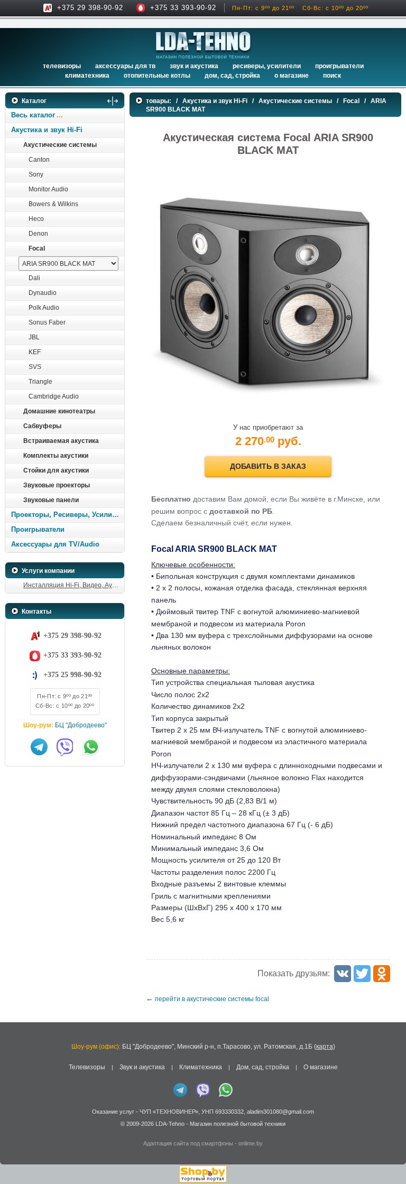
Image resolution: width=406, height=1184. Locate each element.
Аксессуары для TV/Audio (55, 544)
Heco (36, 219)
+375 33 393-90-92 (183, 8)
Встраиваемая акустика (61, 441)
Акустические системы (60, 145)
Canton (39, 159)
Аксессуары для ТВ (125, 66)
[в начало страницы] (384, 1152)
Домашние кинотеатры (59, 411)
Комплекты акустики (55, 455)
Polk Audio (44, 307)
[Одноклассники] (381, 973)
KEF (35, 352)
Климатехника (87, 75)
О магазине (320, 1067)
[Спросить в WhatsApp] (90, 746)
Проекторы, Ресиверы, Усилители (67, 515)
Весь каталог (33, 115)
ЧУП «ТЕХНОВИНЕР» (169, 1111)
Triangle (40, 381)
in (15, 1131)
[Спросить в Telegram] (39, 746)
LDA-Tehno (169, 1124)
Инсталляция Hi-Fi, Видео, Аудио (73, 585)
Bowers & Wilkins (53, 204)
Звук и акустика (194, 66)
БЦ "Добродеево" (81, 725)
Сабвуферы (42, 426)
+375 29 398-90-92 (90, 8)
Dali (34, 278)
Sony (36, 174)
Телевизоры (62, 66)
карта (324, 1046)
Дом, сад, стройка (232, 75)
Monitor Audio (48, 189)
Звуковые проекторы (56, 485)
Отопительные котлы (157, 75)
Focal (37, 248)
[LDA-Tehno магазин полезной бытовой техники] (203, 45)
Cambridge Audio (54, 396)
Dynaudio (43, 293)
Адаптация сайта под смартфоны (188, 1143)
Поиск (332, 75)
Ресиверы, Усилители (267, 66)
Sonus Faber (47, 322)
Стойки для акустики (56, 470)
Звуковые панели (51, 500)
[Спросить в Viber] (65, 746)
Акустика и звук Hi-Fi (46, 130)
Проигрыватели (339, 66)
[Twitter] (362, 973)
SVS (35, 367)
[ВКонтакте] (342, 973)
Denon (38, 233)
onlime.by (250, 1143)
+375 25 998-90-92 (72, 675)
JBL (34, 337)
